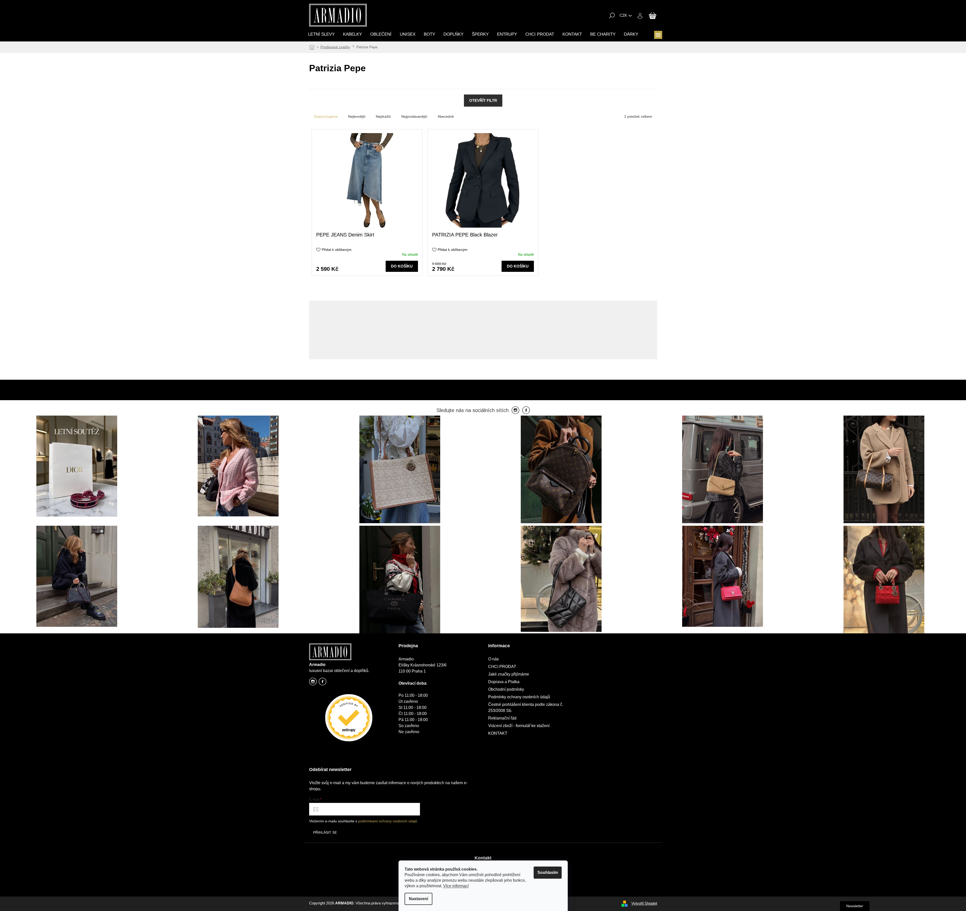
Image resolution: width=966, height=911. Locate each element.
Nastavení (418, 899)
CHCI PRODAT (502, 666)
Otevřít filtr (483, 100)
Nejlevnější (356, 116)
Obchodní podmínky (506, 689)
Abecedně (446, 116)
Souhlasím (547, 872)
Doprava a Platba (503, 682)
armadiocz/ (313, 683)
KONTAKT (497, 733)
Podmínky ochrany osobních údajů (519, 697)
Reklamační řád (502, 718)
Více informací (456, 886)
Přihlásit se (325, 832)
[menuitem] (321, 34)
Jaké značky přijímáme (508, 674)
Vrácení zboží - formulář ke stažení (519, 726)
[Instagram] (515, 410)
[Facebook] (526, 410)
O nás (493, 659)
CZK (623, 15)
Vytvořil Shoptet (644, 903)
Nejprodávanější (414, 116)
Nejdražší (383, 116)
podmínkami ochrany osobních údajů (387, 821)
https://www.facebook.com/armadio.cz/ (322, 683)
